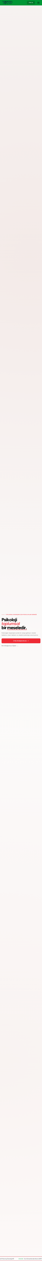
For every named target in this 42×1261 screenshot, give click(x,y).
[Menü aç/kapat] (38, 2)
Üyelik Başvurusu (21, 641)
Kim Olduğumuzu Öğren (10, 645)
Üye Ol (31, 2)
